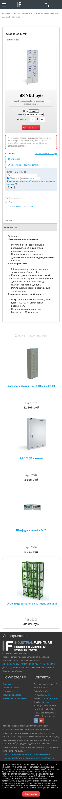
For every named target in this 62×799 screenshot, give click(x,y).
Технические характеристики (24, 165)
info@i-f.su (44, 702)
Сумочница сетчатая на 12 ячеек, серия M (32, 603)
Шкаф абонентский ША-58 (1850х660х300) (31, 386)
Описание (15, 159)
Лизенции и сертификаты (14, 698)
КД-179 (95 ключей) (31, 458)
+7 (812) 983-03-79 (28, 664)
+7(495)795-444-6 (46, 664)
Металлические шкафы (46, 153)
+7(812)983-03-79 (42, 695)
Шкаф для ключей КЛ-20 (31, 530)
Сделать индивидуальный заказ (21, 206)
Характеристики (10, 227)
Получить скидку (16, 198)
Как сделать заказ (10, 688)
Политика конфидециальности (16, 754)
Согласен (31, 794)
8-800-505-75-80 (10, 664)
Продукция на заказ (11, 695)
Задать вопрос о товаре (18, 202)
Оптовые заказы (10, 691)
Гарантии (6, 684)
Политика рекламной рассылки (30, 758)
